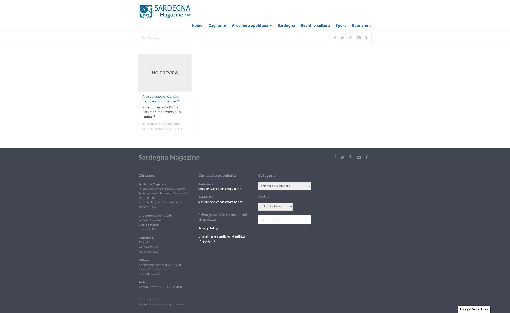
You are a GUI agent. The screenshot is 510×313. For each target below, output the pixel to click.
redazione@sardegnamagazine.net (220, 189)
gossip (163, 124)
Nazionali (174, 124)
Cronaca (152, 124)
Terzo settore (162, 129)
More (185, 134)
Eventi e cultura (315, 25)
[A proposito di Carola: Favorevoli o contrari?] (165, 73)
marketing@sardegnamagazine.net (220, 202)
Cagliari (215, 25)
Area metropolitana (250, 25)
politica (147, 129)
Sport (341, 25)
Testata (177, 129)
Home (197, 25)
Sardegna (286, 25)
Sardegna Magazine (169, 157)
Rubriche (360, 25)
